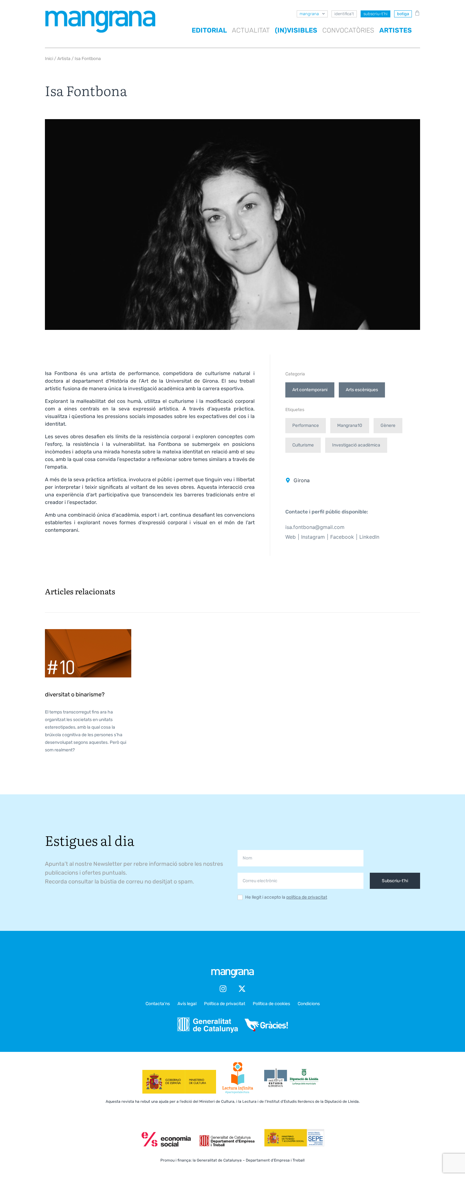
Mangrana (309, 13)
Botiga (403, 13)
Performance (305, 425)
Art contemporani (309, 389)
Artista (64, 58)
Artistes (395, 30)
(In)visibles (296, 30)
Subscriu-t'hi (395, 880)
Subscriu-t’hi (375, 13)
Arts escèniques (362, 389)
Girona (302, 480)
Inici (49, 58)
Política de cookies (271, 1003)
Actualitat (251, 30)
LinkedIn (369, 537)
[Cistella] (416, 13)
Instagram (313, 537)
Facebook (342, 537)
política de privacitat (306, 897)
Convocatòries (348, 30)
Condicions (309, 1003)
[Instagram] (223, 988)
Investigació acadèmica (356, 445)
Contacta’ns (158, 1003)
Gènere (388, 425)
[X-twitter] (242, 988)
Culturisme (303, 445)
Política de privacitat (224, 1003)
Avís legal (186, 1003)
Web (290, 537)
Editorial (209, 30)
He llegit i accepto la (286, 897)
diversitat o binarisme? (75, 694)
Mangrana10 (349, 425)
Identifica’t (344, 13)
